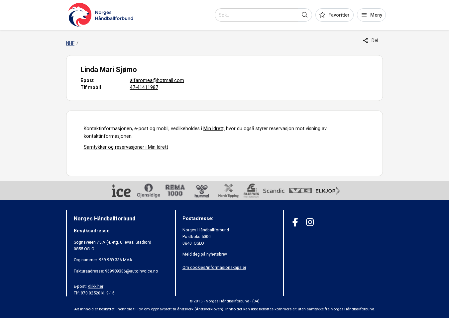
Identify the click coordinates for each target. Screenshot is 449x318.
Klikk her (95, 286)
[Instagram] (309, 222)
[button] (305, 15)
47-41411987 (144, 87)
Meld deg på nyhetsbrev (204, 254)
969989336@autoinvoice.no (131, 271)
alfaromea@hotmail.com (157, 80)
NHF (70, 43)
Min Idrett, (214, 128)
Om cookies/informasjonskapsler (214, 267)
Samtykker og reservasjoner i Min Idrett (126, 147)
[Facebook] (295, 222)
